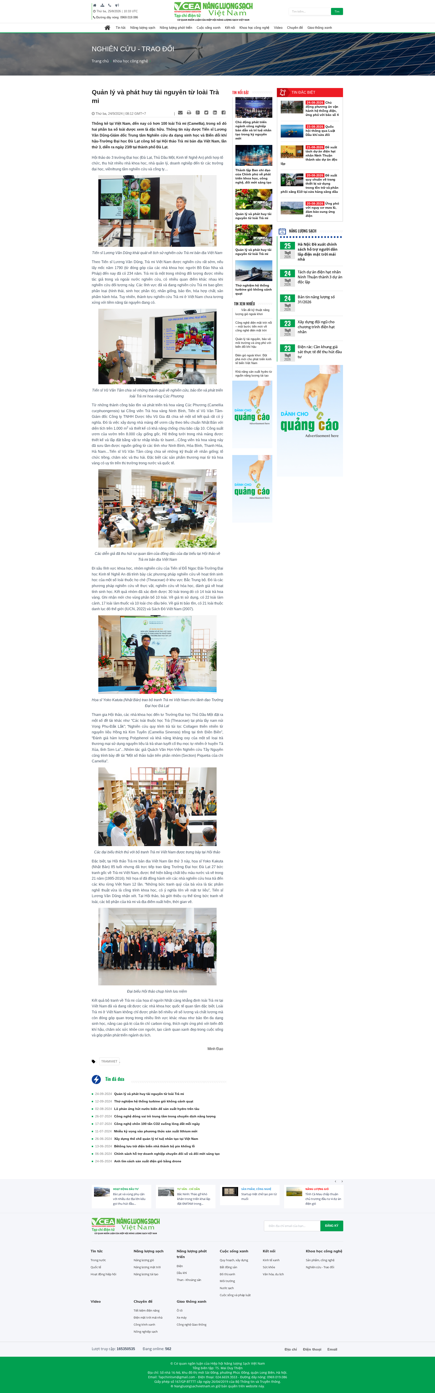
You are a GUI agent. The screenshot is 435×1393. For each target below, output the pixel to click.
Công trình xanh (144, 1324)
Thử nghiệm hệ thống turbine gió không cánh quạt (153, 1101)
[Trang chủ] (95, 5)
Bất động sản (228, 1267)
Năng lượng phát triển (176, 28)
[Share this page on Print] (189, 112)
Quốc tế (96, 1267)
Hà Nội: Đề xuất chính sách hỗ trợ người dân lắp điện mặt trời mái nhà (318, 252)
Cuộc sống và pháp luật (235, 1295)
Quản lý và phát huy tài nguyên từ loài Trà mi (149, 1094)
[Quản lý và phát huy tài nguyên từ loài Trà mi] (253, 199)
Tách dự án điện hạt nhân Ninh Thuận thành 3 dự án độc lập (320, 276)
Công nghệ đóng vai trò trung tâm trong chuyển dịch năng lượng (165, 1116)
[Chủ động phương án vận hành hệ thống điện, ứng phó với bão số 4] (292, 107)
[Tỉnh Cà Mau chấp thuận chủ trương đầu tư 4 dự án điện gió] (294, 1195)
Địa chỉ (291, 1349)
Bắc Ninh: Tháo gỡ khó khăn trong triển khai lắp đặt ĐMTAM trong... (193, 1199)
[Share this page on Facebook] (223, 112)
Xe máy (181, 1317)
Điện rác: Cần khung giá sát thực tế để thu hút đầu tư (320, 351)
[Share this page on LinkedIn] (215, 112)
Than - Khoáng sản (189, 1280)
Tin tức (121, 28)
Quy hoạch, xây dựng (234, 1260)
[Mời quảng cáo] (117, 5)
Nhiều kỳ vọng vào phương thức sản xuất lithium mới (155, 1131)
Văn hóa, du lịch (273, 1274)
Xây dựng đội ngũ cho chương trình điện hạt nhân (316, 326)
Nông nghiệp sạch (145, 1331)
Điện (180, 1266)
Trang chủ (100, 61)
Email (332, 1349)
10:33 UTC (131, 11)
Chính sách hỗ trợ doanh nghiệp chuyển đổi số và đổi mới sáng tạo (167, 1154)
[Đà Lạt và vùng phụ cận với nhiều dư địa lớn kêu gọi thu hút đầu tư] (102, 1195)
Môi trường (227, 1281)
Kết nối (230, 28)
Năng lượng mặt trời (147, 1267)
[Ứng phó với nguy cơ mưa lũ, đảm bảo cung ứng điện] (292, 208)
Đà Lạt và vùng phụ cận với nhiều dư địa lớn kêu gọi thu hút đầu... (129, 1199)
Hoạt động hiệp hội (103, 1274)
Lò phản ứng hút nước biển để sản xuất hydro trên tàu (156, 1109)
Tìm (337, 11)
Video (278, 28)
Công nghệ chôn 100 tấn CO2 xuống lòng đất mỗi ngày (157, 1124)
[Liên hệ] (109, 5)
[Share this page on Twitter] (206, 112)
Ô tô (180, 1310)
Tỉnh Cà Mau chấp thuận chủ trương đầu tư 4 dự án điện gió (323, 1199)
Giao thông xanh (319, 28)
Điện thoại (312, 1349)
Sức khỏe (269, 1267)
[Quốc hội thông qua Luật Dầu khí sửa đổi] (292, 131)
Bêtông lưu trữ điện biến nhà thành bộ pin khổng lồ (154, 1146)
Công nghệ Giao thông (191, 1324)
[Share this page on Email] (180, 112)
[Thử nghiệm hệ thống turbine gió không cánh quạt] (253, 270)
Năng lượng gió (317, 1189)
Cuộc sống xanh (208, 28)
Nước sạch (227, 1288)
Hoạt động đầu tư (126, 1189)
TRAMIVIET (109, 1061)
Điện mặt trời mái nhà (148, 1317)
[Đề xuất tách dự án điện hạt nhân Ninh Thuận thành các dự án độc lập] (292, 151)
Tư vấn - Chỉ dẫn (188, 1189)
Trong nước (98, 1260)
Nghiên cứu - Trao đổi (320, 1267)
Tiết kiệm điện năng (147, 1310)
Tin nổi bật (240, 92)
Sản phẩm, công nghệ (256, 1189)
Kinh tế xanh (271, 1260)
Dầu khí (182, 1273)
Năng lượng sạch (142, 28)
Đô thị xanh (227, 1274)
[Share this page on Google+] (197, 112)
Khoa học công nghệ (254, 28)
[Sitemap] (102, 5)
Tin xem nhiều (244, 303)
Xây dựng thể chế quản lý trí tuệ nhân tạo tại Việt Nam (156, 1139)
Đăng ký (331, 1225)
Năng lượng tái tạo (146, 1274)
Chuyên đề (295, 28)
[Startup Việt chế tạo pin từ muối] (230, 1195)
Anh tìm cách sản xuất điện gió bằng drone (147, 1161)
